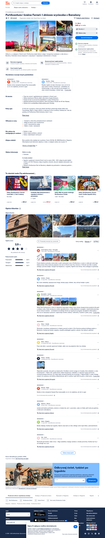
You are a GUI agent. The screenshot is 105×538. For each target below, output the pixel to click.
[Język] (91, 2)
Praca (75, 515)
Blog (75, 518)
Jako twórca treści (90, 515)
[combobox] (26, 3)
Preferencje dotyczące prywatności (56, 520)
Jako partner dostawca (91, 513)
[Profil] (97, 2)
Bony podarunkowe (79, 523)
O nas (75, 513)
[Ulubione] (84, 2)
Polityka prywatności (53, 518)
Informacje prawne (52, 515)
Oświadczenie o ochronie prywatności (28, 488)
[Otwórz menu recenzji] (98, 251)
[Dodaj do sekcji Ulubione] (26, 177)
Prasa (75, 520)
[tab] (19, 496)
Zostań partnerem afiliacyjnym (90, 519)
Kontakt (50, 513)
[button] (11, 18)
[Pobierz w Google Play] (39, 514)
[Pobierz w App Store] (39, 520)
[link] (17, 190)
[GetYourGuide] (8, 3)
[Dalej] (99, 190)
